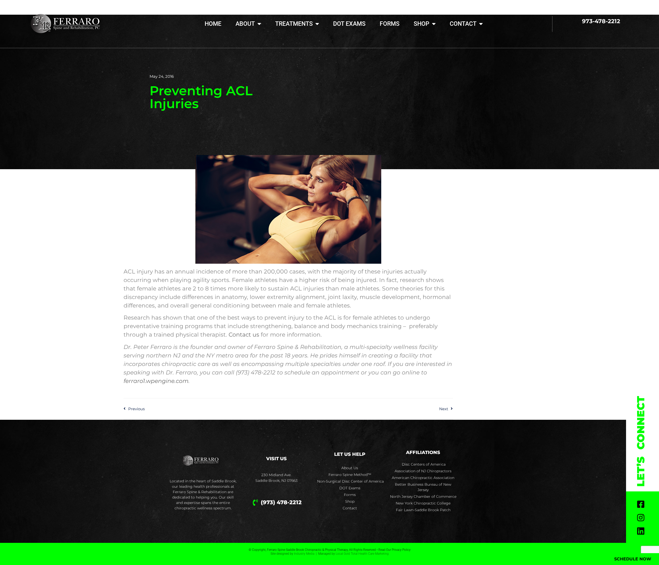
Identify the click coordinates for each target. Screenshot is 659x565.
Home (213, 23)
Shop (421, 23)
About (245, 23)
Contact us (244, 334)
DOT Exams (349, 23)
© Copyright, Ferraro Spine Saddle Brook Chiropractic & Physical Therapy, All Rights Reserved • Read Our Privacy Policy (330, 550)
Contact (463, 23)
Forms (390, 23)
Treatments (294, 23)
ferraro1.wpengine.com (156, 381)
